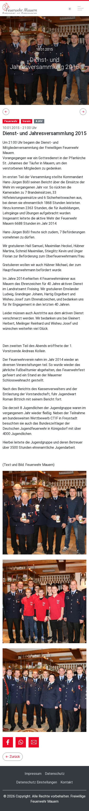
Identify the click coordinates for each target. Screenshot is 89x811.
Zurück (12, 757)
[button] (8, 742)
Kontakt (66, 782)
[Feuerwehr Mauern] (20, 8)
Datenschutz (55, 774)
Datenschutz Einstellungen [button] (36, 782)
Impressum (33, 774)
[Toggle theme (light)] (70, 8)
